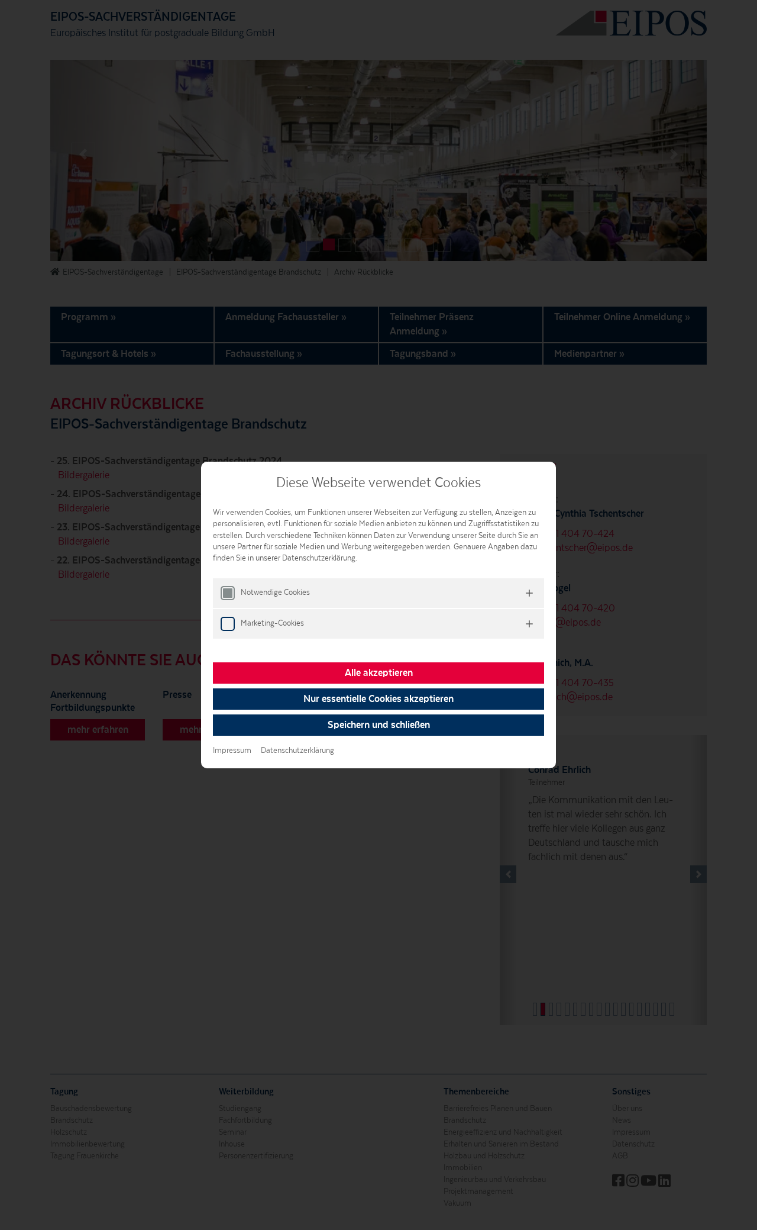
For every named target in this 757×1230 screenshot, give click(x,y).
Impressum (232, 750)
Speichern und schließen (379, 725)
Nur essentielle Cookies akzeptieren (378, 699)
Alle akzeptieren (379, 673)
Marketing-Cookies (272, 623)
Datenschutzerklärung (297, 750)
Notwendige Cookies (275, 592)
